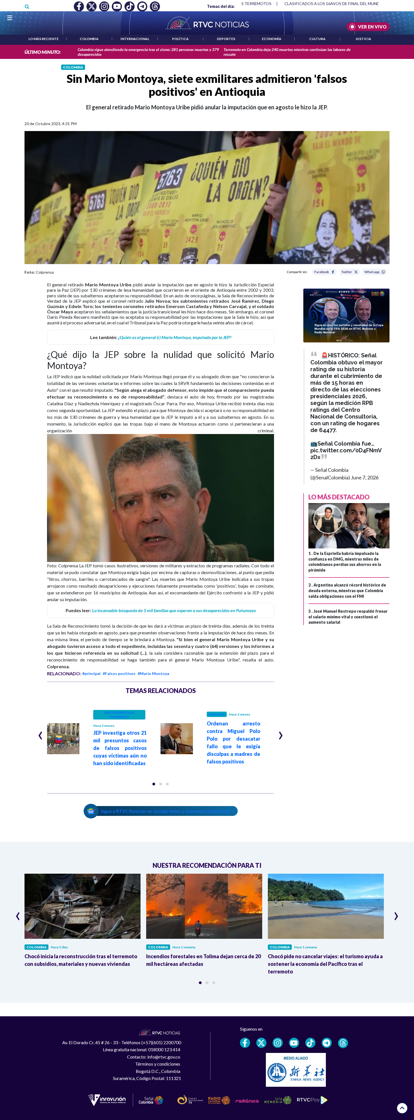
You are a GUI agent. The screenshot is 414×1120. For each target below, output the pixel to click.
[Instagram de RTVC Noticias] (278, 1043)
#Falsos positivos (119, 673)
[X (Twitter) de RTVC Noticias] (261, 1043)
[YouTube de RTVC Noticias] (294, 1043)
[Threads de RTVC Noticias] (343, 1043)
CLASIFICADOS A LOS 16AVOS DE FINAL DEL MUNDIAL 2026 (340, 3)
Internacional (135, 39)
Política (180, 39)
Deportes (226, 39)
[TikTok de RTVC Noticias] (310, 1043)
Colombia (89, 39)
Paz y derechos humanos (119, 714)
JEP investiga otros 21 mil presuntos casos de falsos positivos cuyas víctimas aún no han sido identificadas (120, 748)
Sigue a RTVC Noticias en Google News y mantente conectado (165, 811)
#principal (91, 673)
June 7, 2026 (365, 477)
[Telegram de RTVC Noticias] (327, 1043)
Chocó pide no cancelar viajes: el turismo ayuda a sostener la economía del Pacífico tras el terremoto (325, 964)
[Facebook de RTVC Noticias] (245, 1043)
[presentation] (40, 733)
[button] (153, 784)
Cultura (317, 39)
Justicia (363, 39)
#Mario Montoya (153, 673)
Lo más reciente (43, 39)
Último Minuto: (43, 52)
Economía (271, 39)
